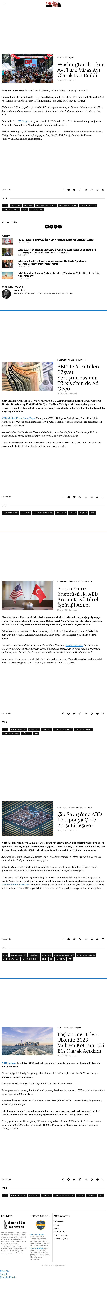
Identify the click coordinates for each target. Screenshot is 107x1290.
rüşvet (83, 513)
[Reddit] (97, 189)
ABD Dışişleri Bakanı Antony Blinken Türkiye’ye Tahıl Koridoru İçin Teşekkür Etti (58, 274)
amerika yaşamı (88, 206)
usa (24, 210)
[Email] (103, 189)
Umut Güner (19, 290)
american (15, 206)
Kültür (71, 582)
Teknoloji (87, 808)
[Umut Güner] (6, 294)
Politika (80, 582)
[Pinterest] (80, 189)
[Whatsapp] (91, 189)
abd (5, 206)
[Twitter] (74, 189)
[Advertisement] (53, 30)
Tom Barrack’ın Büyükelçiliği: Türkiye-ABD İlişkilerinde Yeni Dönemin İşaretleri (43, 293)
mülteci (91, 1195)
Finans (71, 360)
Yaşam (71, 58)
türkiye (27, 733)
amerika (28, 206)
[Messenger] (68, 189)
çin (51, 959)
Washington (24, 121)
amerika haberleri (45, 206)
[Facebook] (63, 189)
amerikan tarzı (11, 210)
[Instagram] (51, 227)
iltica (80, 1195)
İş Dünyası (80, 360)
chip (44, 959)
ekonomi (61, 513)
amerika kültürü (68, 206)
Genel (60, 1028)
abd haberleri (10, 513)
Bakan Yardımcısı (74, 645)
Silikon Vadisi (74, 808)
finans (72, 513)
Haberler (61, 58)
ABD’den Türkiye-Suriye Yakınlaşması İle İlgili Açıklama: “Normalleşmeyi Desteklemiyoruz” (52, 262)
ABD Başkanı (9, 1063)
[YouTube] (56, 227)
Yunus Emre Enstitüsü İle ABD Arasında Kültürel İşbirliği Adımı (56, 239)
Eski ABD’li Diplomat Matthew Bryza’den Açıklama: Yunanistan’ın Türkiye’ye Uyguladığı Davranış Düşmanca (57, 251)
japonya (61, 959)
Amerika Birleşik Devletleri (15, 884)
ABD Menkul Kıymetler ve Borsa (18, 418)
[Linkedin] (86, 189)
